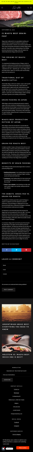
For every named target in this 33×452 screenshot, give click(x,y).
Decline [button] (9, 447)
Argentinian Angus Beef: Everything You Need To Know (15, 327)
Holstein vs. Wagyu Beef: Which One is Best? (16, 355)
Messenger (16, 392)
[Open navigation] (2, 7)
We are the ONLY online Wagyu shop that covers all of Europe (16, 2)
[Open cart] (31, 7)
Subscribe (7, 380)
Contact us (16, 389)
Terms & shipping (16, 434)
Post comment (8, 289)
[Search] (28, 7)
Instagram (16, 425)
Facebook (16, 422)
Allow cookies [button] (22, 447)
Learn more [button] (6, 443)
